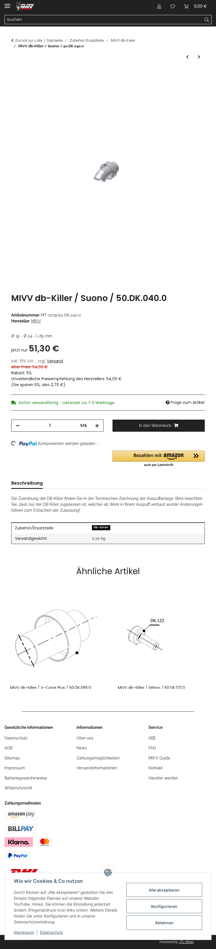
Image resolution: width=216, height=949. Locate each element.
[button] (159, 6)
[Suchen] (207, 19)
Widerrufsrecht (18, 788)
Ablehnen (164, 922)
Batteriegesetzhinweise (25, 778)
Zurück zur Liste (28, 40)
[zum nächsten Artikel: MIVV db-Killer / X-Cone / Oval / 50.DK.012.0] (199, 57)
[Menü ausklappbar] (7, 3)
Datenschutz (51, 932)
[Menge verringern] (18, 425)
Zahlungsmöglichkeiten (98, 758)
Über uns (84, 738)
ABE (152, 738)
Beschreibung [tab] (27, 483)
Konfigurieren (164, 906)
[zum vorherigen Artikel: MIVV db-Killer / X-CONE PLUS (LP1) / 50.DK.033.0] (187, 57)
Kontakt (155, 768)
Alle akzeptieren (164, 890)
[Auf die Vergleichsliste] (178, 87)
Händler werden (163, 778)
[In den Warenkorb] (15, 73)
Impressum (24, 932)
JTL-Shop (186, 942)
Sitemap (12, 758)
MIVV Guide (159, 758)
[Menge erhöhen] (97, 425)
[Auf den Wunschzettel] (193, 87)
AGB (8, 748)
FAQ (152, 748)
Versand (55, 361)
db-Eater (101, 527)
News (81, 748)
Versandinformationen (96, 768)
